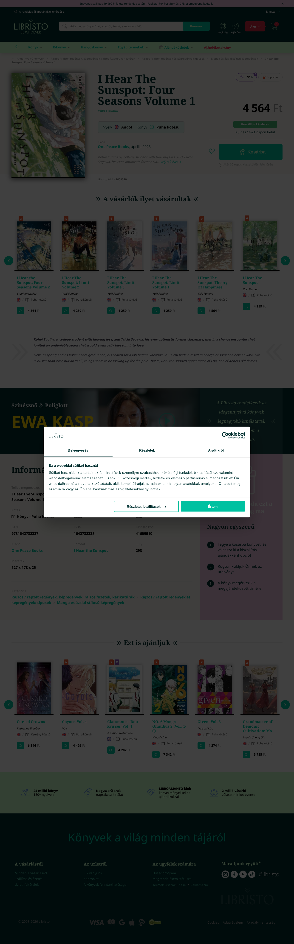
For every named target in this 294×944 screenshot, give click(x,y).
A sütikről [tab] (216, 450)
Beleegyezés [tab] (78, 450)
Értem (213, 506)
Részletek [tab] (147, 450)
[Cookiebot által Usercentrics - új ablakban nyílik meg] (225, 435)
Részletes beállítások (144, 506)
